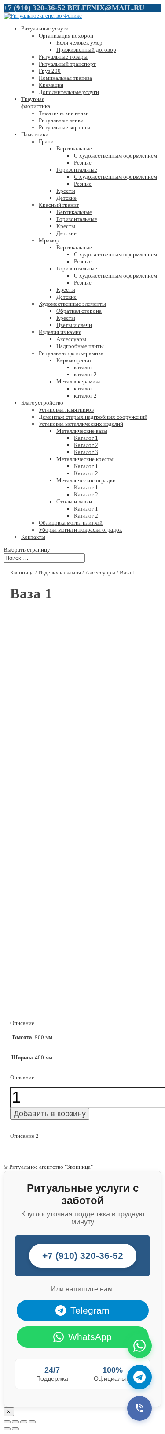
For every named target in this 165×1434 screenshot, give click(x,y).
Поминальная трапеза (65, 78)
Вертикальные (74, 148)
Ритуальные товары (63, 56)
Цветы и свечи (74, 325)
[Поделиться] (15, 1421)
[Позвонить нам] (139, 1408)
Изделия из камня (60, 332)
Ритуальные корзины (64, 127)
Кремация (51, 85)
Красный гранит (59, 205)
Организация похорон (66, 35)
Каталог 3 (86, 452)
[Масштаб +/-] (32, 1421)
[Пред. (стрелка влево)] (7, 1428)
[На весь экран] (23, 1421)
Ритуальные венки (61, 120)
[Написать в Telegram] (139, 1377)
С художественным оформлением (115, 155)
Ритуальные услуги (45, 28)
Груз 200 (50, 71)
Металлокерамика (78, 381)
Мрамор (49, 240)
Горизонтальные (76, 169)
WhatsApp (90, 1337)
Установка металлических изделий (81, 423)
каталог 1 (85, 367)
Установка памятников (66, 409)
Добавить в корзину (50, 1113)
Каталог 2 (86, 445)
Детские (66, 198)
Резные (83, 162)
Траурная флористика (35, 102)
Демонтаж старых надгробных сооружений (93, 416)
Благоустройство (42, 402)
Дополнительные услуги (69, 92)
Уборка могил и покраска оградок (80, 529)
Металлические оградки (86, 480)
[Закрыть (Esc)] (7, 1421)
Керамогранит (74, 360)
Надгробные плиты (80, 346)
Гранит (47, 141)
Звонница (22, 572)
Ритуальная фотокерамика (71, 353)
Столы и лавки (74, 501)
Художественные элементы (72, 303)
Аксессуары (71, 339)
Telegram (90, 1310)
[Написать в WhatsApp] (139, 1345)
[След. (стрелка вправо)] (15, 1428)
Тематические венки (64, 113)
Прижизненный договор (86, 49)
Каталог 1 (86, 438)
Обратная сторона (79, 311)
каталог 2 (85, 374)
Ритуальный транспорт (67, 63)
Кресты (65, 191)
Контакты (33, 536)
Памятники (34, 134)
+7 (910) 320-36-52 (35, 8)
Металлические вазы (81, 431)
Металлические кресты (85, 459)
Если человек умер (79, 42)
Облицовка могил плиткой (71, 522)
